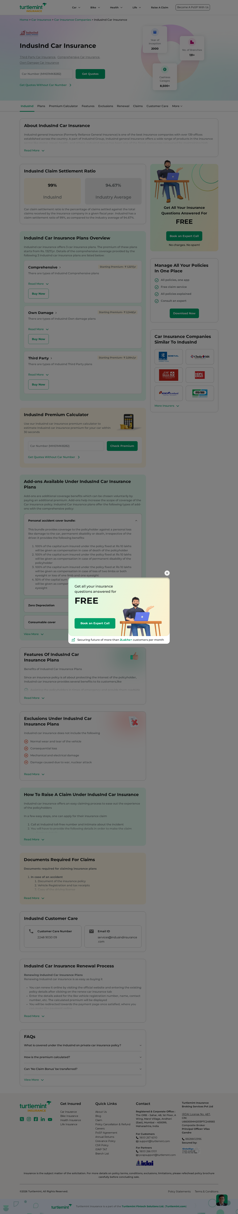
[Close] (167, 573)
